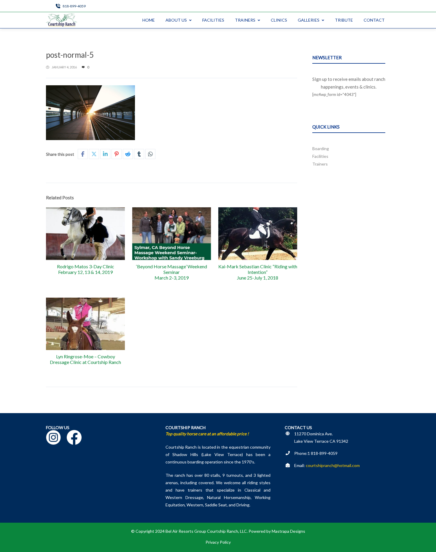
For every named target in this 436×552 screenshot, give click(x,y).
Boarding (320, 148)
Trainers (245, 20)
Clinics (279, 20)
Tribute (344, 20)
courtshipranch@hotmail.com (333, 465)
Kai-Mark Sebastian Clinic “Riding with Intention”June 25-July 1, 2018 (257, 272)
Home (148, 20)
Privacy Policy (218, 542)
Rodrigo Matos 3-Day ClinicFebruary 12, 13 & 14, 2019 (85, 269)
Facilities (213, 20)
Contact (374, 20)
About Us (176, 20)
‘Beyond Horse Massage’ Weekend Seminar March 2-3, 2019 (171, 272)
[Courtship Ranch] (61, 20)
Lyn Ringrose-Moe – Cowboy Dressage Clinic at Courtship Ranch (85, 359)
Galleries (308, 20)
